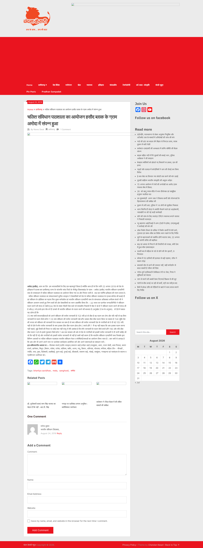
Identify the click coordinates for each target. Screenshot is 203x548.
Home (29, 85)
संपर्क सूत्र (159, 85)
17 (138, 368)
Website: (31, 508)
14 (163, 362)
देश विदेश (56, 85)
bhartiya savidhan (42, 370)
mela (55, 370)
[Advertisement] (101, 59)
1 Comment (65, 129)
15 (170, 362)
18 (144, 368)
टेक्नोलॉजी (126, 85)
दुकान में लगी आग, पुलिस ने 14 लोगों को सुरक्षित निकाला (157, 205)
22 (170, 368)
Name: (30, 479)
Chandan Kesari (155, 545)
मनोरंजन (69, 85)
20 (157, 368)
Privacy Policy (129, 545)
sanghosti (64, 370)
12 (151, 362)
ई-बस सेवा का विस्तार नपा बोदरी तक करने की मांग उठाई (157, 176)
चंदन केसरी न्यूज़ (29, 545)
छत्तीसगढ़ (41, 85)
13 (157, 362)
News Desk (39, 129)
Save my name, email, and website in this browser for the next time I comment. (69, 521)
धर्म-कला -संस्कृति (143, 85)
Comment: (32, 451)
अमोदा (73, 370)
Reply (59, 433)
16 (176, 362)
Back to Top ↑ (172, 545)
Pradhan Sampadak (51, 91)
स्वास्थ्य (89, 85)
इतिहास (101, 85)
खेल (79, 85)
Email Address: (34, 494)
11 (144, 362)
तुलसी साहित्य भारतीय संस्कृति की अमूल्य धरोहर (154, 180)
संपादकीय (113, 85)
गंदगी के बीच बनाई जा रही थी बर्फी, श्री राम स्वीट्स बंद (157, 283)
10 (138, 362)
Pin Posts (31, 91)
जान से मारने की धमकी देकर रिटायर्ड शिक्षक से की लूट (157, 279)
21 (163, 368)
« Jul (137, 382)
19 (151, 368)
